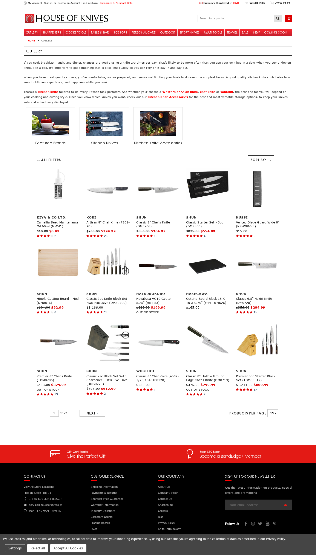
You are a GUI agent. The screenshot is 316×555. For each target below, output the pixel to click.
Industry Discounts (103, 510)
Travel (232, 32)
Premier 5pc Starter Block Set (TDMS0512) (255, 378)
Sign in (48, 3)
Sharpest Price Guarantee (107, 498)
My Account (35, 3)
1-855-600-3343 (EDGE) (45, 498)
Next (90, 413)
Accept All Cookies (68, 548)
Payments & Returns (104, 492)
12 (255, 389)
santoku (226, 91)
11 (105, 312)
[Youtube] (268, 524)
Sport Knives (189, 32)
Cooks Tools (76, 32)
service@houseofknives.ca (45, 504)
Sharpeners (52, 32)
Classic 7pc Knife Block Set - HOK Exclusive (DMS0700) (108, 300)
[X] (260, 524)
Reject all (38, 548)
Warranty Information (105, 504)
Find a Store (89, 3)
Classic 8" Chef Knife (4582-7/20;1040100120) (157, 378)
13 (56, 394)
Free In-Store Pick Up (37, 492)
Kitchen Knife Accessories (168, 97)
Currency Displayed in (220, 3)
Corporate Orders (101, 516)
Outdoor (167, 32)
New (256, 32)
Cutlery (32, 32)
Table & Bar (100, 32)
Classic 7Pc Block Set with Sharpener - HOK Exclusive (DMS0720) (106, 380)
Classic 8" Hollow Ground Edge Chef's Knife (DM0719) (207, 378)
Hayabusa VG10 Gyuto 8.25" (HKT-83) (153, 300)
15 (155, 236)
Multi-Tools (213, 32)
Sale (245, 32)
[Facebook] (246, 524)
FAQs (94, 529)
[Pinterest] (275, 524)
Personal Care (144, 32)
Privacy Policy (275, 539)
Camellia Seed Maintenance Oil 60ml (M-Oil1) (57, 224)
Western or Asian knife (180, 91)
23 (105, 236)
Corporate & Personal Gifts (116, 3)
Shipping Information (104, 486)
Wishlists (257, 3)
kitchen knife (48, 91)
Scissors (120, 32)
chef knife (207, 91)
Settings (15, 548)
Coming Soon (275, 32)
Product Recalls (100, 522)
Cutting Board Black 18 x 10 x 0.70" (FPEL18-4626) (206, 300)
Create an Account (69, 3)
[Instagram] (253, 524)
